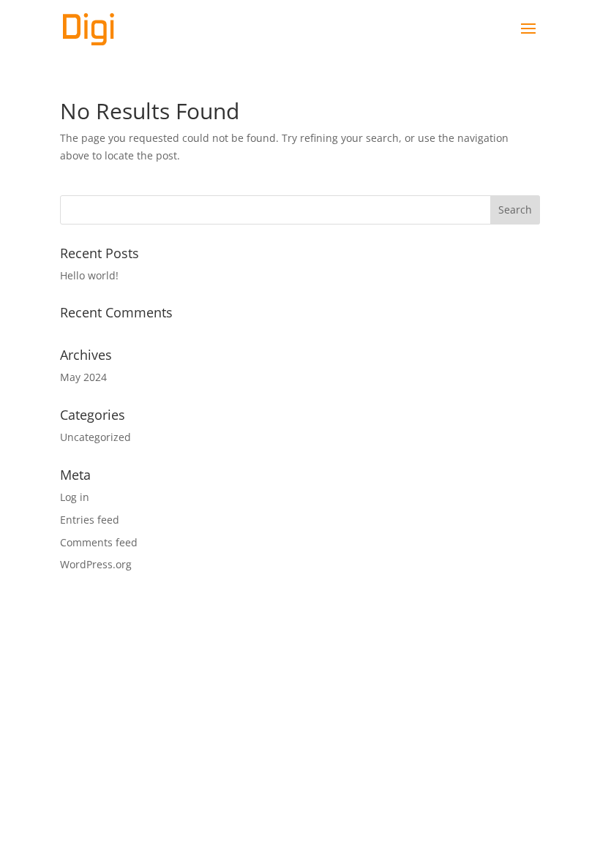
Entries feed (89, 520)
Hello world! (89, 275)
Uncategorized (95, 437)
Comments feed (99, 542)
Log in (74, 497)
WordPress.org (96, 564)
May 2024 (83, 377)
